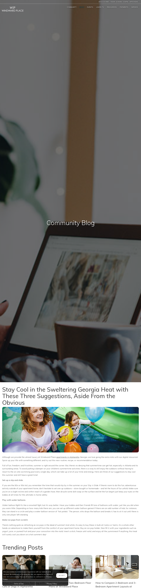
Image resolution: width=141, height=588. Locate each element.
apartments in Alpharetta (67, 457)
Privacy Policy (52, 584)
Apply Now (134, 2)
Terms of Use (19, 584)
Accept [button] (62, 575)
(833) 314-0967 (103, 2)
